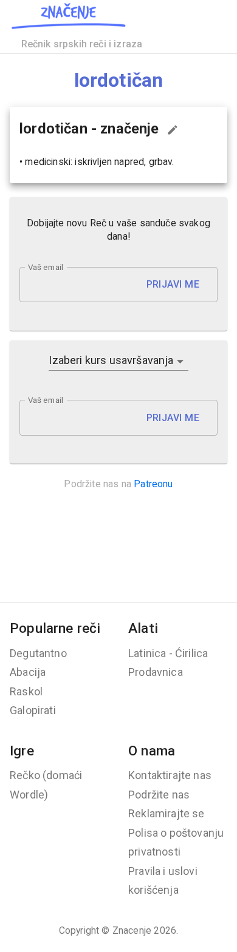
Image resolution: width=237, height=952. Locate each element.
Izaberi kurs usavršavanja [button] (111, 360)
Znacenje (131, 930)
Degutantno (38, 653)
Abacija (28, 672)
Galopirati (33, 710)
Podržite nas (159, 794)
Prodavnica (155, 672)
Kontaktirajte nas (169, 775)
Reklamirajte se (166, 813)
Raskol (26, 691)
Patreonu (153, 484)
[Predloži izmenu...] (172, 129)
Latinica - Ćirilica (168, 653)
